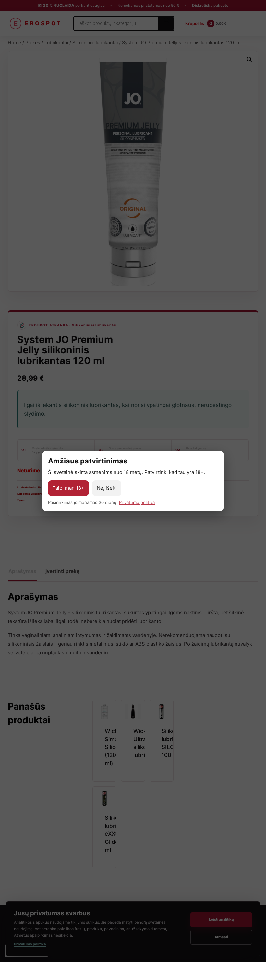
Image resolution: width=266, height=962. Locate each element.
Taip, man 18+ (68, 488)
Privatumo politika (137, 502)
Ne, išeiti (107, 488)
